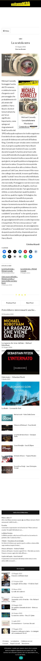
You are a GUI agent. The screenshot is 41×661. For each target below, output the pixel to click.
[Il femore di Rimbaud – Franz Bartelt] (7, 428)
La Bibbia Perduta (7, 533)
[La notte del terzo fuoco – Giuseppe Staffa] (7, 438)
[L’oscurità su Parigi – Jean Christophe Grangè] (7, 470)
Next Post (30, 303)
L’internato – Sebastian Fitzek (13, 377)
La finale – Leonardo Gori (11, 408)
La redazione (15, 641)
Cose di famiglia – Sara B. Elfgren (24, 445)
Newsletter (25, 643)
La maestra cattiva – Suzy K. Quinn (23, 615)
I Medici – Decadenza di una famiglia (13, 541)
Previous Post (11, 303)
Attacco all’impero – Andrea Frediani (13, 548)
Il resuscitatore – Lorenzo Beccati (23, 623)
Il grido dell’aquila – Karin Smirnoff (12, 556)
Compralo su (24, 126)
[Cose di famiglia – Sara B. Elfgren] (7, 448)
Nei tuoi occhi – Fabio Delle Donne (24, 414)
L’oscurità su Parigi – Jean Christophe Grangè (25, 467)
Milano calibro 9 (6, 518)
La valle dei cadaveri (18, 592)
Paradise (4, 525)
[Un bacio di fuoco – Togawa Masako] (7, 459)
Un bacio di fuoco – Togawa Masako (25, 456)
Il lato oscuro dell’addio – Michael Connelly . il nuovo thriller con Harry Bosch (10, 280)
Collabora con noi (26, 641)
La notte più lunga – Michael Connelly (8, 270)
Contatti (5, 643)
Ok (21, 658)
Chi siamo (5, 641)
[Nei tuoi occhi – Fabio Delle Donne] (7, 417)
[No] (38, 653)
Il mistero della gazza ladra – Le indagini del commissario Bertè (25, 632)
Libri (20, 39)
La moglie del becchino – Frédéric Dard (25, 584)
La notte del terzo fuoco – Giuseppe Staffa (25, 435)
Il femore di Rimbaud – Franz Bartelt (25, 425)
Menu (7, 31)
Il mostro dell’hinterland (20, 576)
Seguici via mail (15, 643)
